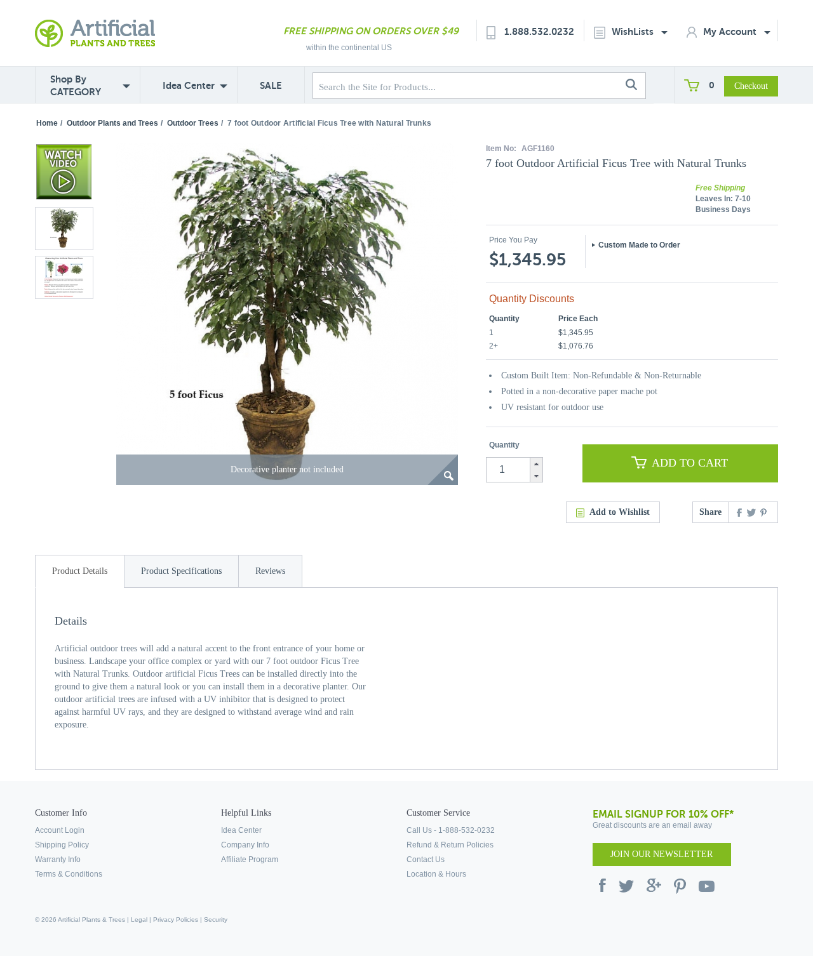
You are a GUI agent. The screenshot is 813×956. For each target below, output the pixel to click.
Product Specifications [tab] (181, 571)
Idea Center (189, 85)
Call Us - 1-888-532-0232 (450, 830)
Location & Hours (436, 874)
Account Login (59, 830)
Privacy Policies (175, 919)
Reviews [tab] (270, 571)
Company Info (245, 844)
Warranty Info (58, 859)
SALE (271, 85)
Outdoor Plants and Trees (112, 123)
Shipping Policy (62, 844)
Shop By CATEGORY (75, 85)
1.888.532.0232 (539, 31)
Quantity (504, 445)
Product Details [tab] (79, 571)
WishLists (634, 31)
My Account (731, 31)
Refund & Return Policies (450, 844)
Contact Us (425, 859)
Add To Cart (690, 462)
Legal (139, 919)
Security (215, 919)
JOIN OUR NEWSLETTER (661, 854)
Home (47, 123)
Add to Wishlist (619, 512)
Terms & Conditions (68, 874)
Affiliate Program (249, 859)
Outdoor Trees (192, 123)
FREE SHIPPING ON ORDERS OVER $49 (371, 30)
